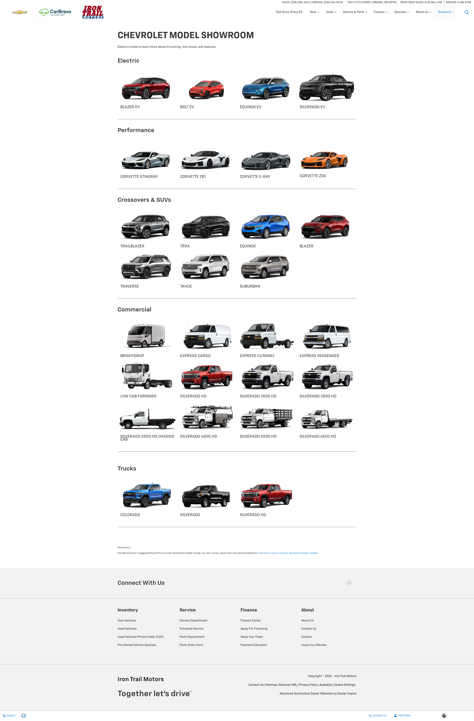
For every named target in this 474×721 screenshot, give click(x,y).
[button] (466, 12)
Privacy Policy (308, 685)
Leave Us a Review (314, 645)
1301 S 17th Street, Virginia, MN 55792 (372, 2)
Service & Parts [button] (353, 13)
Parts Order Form (191, 645)
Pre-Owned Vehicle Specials (137, 645)
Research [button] (444, 13)
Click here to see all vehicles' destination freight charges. (288, 553)
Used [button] (330, 13)
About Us (307, 620)
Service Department (193, 620)
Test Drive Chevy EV (289, 12)
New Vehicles (127, 620)
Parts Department (192, 637)
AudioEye (326, 685)
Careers (306, 637)
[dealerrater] (349, 583)
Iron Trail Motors (345, 676)
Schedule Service (191, 628)
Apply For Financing (254, 628)
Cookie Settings (345, 685)
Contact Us (308, 628)
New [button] (314, 13)
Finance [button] (379, 13)
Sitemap (271, 685)
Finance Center (251, 620)
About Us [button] (422, 13)
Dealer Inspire (347, 693)
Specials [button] (400, 13)
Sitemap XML (288, 685)
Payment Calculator (254, 645)
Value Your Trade (252, 637)
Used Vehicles (127, 628)
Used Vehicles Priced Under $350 (140, 637)
